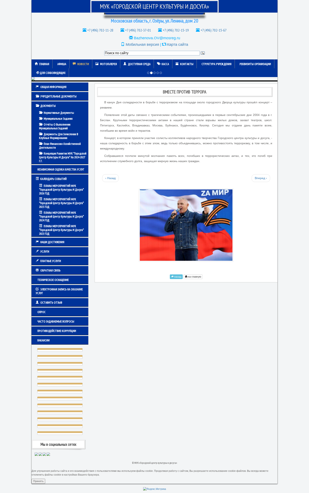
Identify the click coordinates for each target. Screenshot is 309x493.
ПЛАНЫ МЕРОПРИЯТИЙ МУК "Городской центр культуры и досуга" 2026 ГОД (61, 189)
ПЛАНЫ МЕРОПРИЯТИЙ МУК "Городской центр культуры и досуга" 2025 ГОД (61, 203)
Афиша (61, 64)
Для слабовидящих (52, 73)
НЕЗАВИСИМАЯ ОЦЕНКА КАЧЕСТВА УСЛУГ (60, 169)
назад (177, 276)
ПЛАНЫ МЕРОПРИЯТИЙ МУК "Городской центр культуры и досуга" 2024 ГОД (61, 216)
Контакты (186, 64)
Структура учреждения (216, 64)
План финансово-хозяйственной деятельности (60, 145)
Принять (38, 481)
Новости (83, 64)
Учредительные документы (58, 96)
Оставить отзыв (51, 302)
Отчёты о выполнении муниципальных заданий (54, 126)
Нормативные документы (59, 112)
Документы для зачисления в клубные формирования (58, 136)
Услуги (44, 251)
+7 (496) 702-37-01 (137, 30)
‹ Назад (110, 178)
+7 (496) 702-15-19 (175, 30)
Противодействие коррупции (56, 331)
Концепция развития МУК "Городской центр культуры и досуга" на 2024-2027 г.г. (62, 157)
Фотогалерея (108, 64)
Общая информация (53, 87)
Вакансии (43, 340)
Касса (165, 64)
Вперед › (261, 178)
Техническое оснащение (53, 280)
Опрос (41, 312)
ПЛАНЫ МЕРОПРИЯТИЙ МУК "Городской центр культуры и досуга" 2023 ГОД (61, 229)
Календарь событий (53, 179)
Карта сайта (177, 44)
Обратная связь (50, 270)
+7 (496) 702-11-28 (99, 30)
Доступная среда (139, 64)
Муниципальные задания (58, 118)
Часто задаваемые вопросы (55, 321)
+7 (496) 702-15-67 (213, 30)
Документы (48, 106)
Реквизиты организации (255, 64)
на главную (194, 276)
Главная (44, 64)
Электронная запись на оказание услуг (59, 291)
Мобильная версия (142, 44)
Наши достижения (52, 242)
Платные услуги (50, 261)
